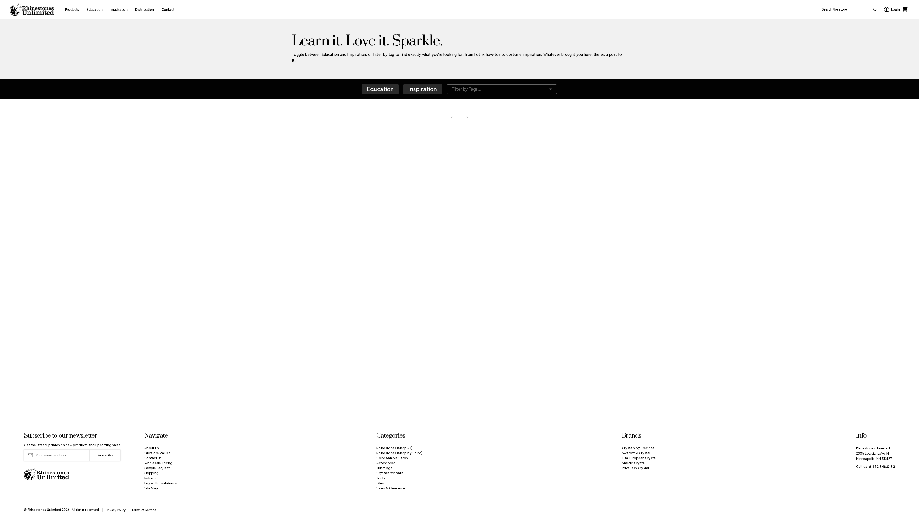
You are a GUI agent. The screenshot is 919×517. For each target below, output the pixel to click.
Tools (380, 478)
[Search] (875, 9)
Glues (381, 483)
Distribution (144, 9)
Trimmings (384, 468)
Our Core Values (157, 453)
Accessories (386, 463)
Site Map (151, 488)
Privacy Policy (116, 510)
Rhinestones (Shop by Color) (399, 453)
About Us (151, 448)
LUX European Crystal (639, 458)
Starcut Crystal (633, 463)
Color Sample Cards (392, 458)
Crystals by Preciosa (638, 448)
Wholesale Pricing (158, 463)
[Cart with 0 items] (904, 9)
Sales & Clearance (390, 488)
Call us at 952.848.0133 (875, 467)
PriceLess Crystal (635, 468)
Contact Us (153, 458)
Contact (168, 9)
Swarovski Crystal (636, 453)
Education (95, 9)
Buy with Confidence (160, 483)
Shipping (151, 473)
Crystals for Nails (389, 473)
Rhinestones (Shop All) (394, 448)
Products (72, 9)
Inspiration (119, 9)
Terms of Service (144, 510)
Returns (150, 478)
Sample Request (157, 468)
